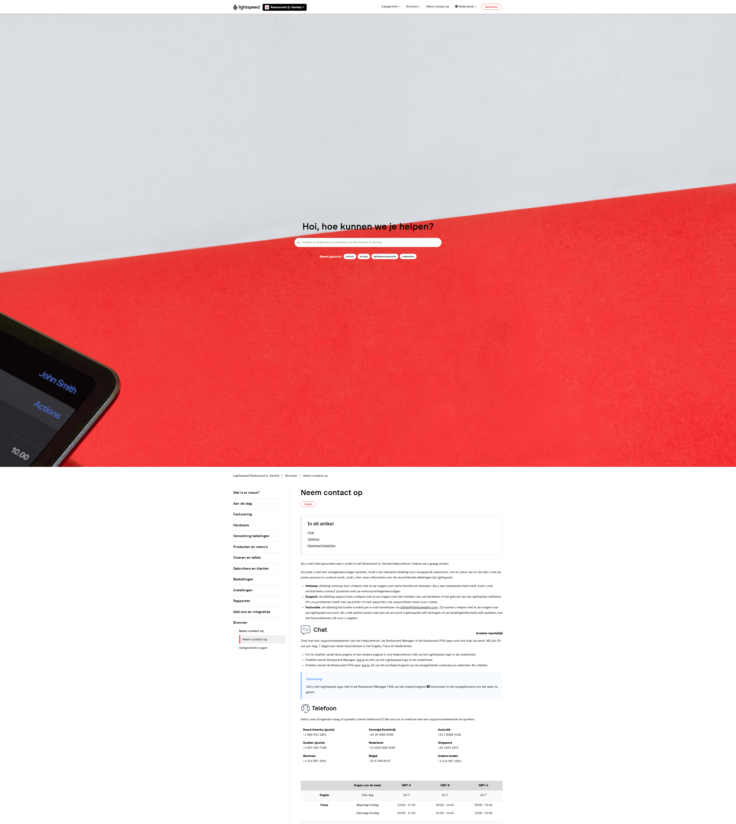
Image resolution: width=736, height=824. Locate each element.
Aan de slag (242, 503)
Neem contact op (437, 6)
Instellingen (243, 590)
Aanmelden (491, 7)
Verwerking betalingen (251, 536)
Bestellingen (243, 579)
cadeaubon (408, 256)
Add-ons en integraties (251, 612)
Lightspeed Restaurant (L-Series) (256, 475)
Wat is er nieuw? (246, 493)
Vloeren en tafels (247, 557)
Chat (311, 532)
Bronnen (412, 6)
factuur (350, 256)
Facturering (242, 514)
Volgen (308, 504)
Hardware (241, 525)
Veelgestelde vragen (253, 647)
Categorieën (389, 6)
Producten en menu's (250, 547)
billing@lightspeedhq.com (419, 607)
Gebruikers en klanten (251, 568)
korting (364, 256)
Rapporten (241, 601)
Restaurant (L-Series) (286, 7)
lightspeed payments (385, 256)
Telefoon (314, 539)
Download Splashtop (321, 545)
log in (361, 659)
